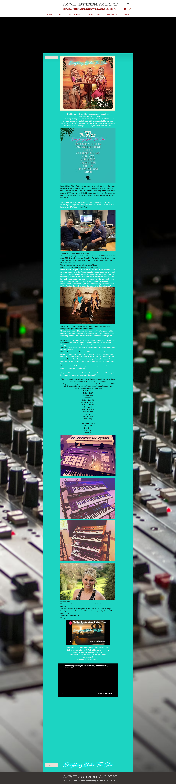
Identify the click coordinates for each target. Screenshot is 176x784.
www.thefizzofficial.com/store (87, 659)
